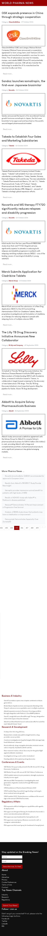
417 (27, 528)
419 (37, 528)
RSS (3, 926)
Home (4, 875)
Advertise (5, 877)
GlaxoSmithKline (14, 22)
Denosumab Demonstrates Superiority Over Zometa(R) (20, 520)
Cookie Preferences (9, 882)
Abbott (11, 411)
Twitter (4, 921)
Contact (5, 887)
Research (5, 897)
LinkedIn (5, 924)
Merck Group (13, 281)
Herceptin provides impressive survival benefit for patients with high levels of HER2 (23, 491)
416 (22, 528)
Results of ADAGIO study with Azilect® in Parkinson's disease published (19, 499)
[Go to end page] (44, 527)
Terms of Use (7, 885)
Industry (5, 895)
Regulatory (6, 900)
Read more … (8, 74)
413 (6, 528)
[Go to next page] (41, 527)
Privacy (4, 880)
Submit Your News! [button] (10, 905)
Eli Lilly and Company (16, 345)
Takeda (11, 145)
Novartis (11, 90)
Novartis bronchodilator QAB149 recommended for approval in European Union (23, 477)
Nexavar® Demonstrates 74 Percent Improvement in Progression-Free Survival (23, 506)
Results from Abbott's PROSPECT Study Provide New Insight (22, 484)
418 (32, 528)
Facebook (5, 919)
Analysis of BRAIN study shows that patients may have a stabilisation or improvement (22, 513)
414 (11, 528)
